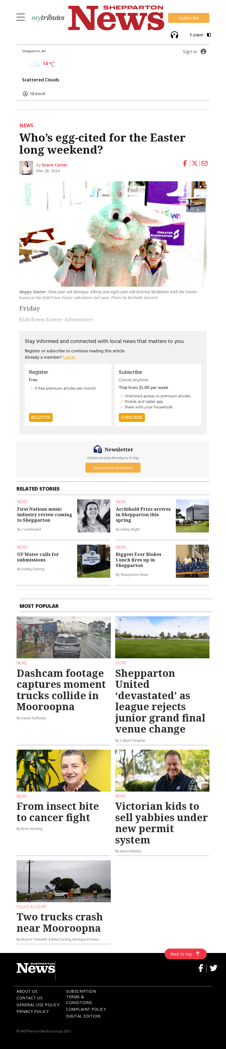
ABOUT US (27, 991)
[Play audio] (174, 34)
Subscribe (189, 18)
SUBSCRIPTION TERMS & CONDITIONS (81, 997)
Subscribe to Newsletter (113, 467)
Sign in (190, 52)
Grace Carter (54, 164)
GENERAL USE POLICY (38, 1004)
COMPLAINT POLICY (86, 1009)
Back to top (181, 954)
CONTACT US (29, 997)
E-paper (197, 34)
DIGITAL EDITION (83, 1016)
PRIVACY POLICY (33, 1011)
